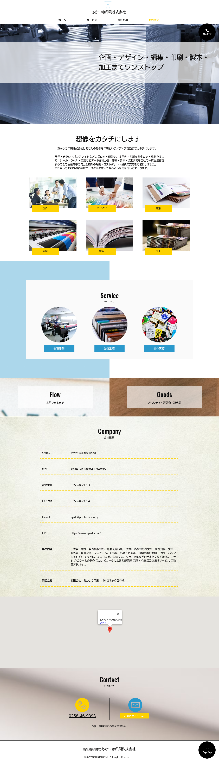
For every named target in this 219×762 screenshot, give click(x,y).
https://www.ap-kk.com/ (86, 533)
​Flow (55, 394)
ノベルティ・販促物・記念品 (164, 402)
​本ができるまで (55, 402)
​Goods (164, 394)
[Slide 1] (106, 115)
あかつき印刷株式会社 (109, 12)
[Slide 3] (112, 115)
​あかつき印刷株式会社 (109, 749)
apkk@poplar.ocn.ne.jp (85, 517)
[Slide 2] (109, 115)
